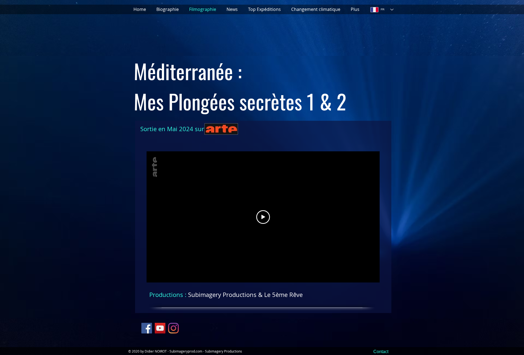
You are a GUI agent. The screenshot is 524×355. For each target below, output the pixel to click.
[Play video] (263, 217)
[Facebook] (146, 328)
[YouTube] (160, 328)
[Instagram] (173, 328)
